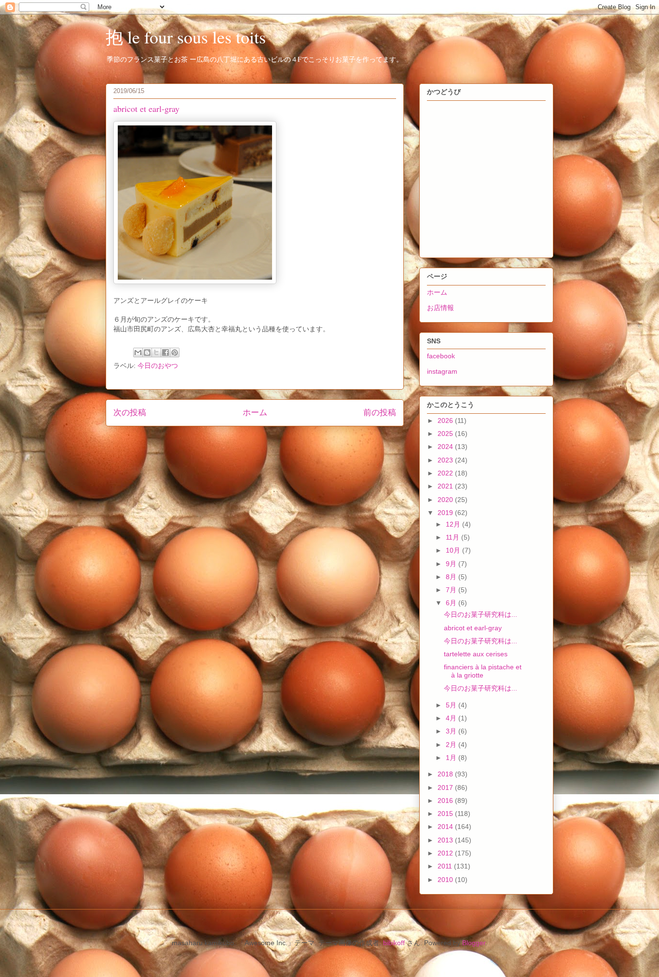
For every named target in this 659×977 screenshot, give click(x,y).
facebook (441, 356)
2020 (446, 499)
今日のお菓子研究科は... (480, 614)
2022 (446, 473)
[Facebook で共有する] (165, 352)
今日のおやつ (157, 365)
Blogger (473, 943)
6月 (452, 603)
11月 (453, 537)
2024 (446, 446)
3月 (452, 731)
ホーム (255, 412)
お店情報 (440, 308)
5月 (452, 705)
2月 (452, 744)
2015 (446, 813)
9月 (452, 564)
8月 (452, 577)
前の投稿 (379, 412)
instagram (442, 371)
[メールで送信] (138, 352)
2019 (446, 512)
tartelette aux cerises (476, 654)
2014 (446, 826)
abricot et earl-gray (473, 628)
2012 (446, 853)
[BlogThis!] (147, 352)
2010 (446, 879)
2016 (446, 800)
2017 (446, 787)
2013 (446, 840)
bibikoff (394, 943)
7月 (452, 590)
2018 (446, 774)
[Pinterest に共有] (174, 352)
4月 (452, 718)
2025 (446, 433)
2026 (446, 420)
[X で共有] (156, 352)
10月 (454, 550)
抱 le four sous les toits (186, 36)
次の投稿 (129, 412)
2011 (446, 866)
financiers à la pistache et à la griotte (483, 671)
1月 (452, 757)
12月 (454, 524)
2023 (446, 460)
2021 (446, 486)
